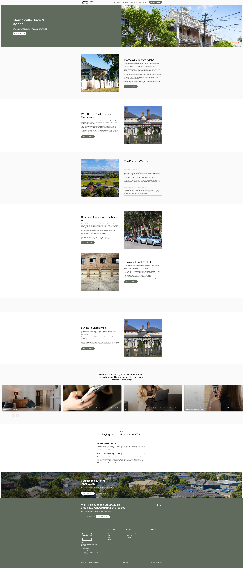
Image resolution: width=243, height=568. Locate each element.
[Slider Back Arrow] (13, 415)
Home (113, 2)
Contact (145, 2)
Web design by (156, 562)
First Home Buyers (130, 535)
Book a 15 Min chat (19, 33)
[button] (119, 2)
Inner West (152, 532)
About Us (110, 534)
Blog (140, 2)
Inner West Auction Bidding (132, 534)
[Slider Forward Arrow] (17, 415)
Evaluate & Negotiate (130, 532)
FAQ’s (109, 535)
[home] (87, 2)
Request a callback (102, 493)
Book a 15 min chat (155, 2)
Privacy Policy (125, 562)
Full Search (128, 537)
